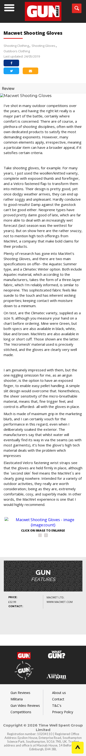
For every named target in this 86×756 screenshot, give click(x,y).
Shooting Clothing (16, 46)
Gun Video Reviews (25, 705)
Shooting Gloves (43, 46)
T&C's (56, 705)
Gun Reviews (20, 692)
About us (59, 692)
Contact (58, 699)
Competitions (21, 712)
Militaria (17, 699)
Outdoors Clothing (17, 51)
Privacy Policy (62, 712)
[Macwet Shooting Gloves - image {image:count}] (43, 522)
